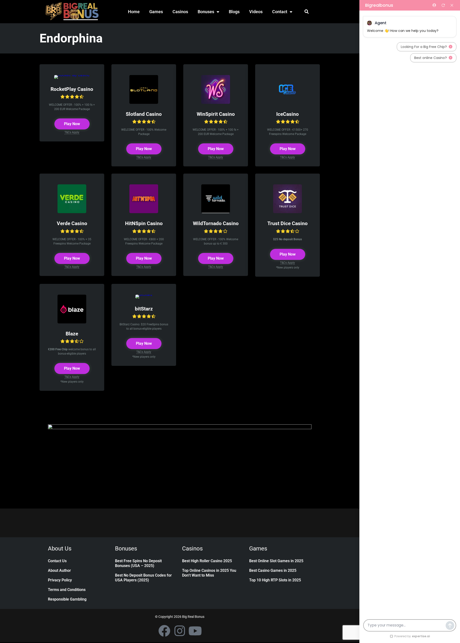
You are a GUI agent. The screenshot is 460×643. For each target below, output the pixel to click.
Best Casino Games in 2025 (272, 570)
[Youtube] (195, 631)
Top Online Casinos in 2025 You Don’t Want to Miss (209, 573)
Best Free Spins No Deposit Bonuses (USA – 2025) (138, 563)
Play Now (72, 124)
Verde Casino (72, 223)
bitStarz (144, 309)
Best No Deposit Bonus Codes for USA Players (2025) (143, 577)
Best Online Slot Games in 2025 (276, 561)
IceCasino (287, 114)
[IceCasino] (287, 102)
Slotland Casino (144, 114)
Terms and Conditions (67, 589)
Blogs (234, 11)
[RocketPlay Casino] (72, 75)
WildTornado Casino (216, 223)
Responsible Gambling (67, 599)
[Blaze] (72, 322)
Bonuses (206, 11)
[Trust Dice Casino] (287, 212)
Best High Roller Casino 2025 (207, 561)
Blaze (72, 334)
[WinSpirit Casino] (215, 102)
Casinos (180, 11)
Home (134, 11)
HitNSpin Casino (144, 223)
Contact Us (57, 561)
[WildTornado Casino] (215, 212)
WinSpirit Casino (216, 114)
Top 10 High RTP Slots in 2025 (275, 580)
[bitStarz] (143, 294)
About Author (59, 570)
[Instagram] (180, 631)
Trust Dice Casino (287, 223)
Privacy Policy (60, 580)
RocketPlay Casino (72, 89)
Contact (279, 11)
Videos (256, 11)
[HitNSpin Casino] (143, 212)
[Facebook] (164, 631)
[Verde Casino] (72, 212)
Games (156, 11)
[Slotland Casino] (143, 102)
